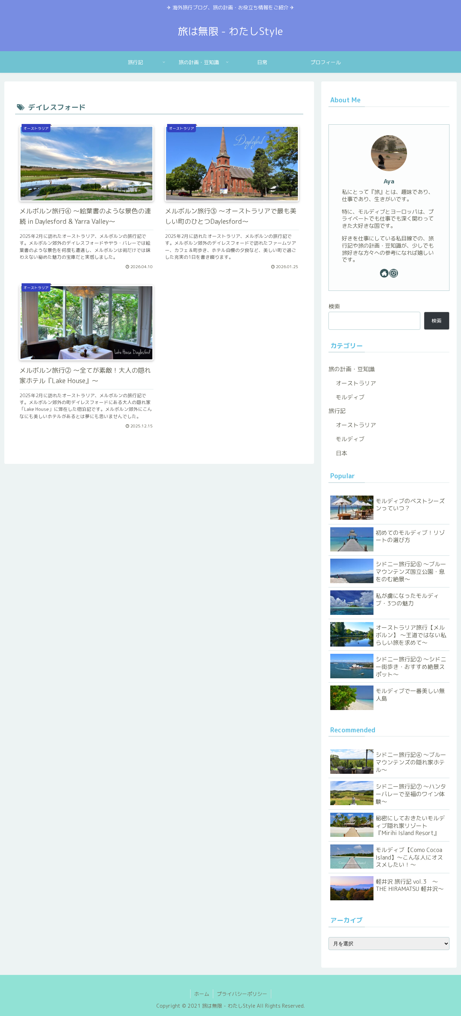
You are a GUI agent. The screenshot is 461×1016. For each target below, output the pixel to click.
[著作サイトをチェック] (384, 273)
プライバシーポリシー (242, 993)
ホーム (201, 993)
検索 (334, 306)
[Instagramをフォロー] (393, 273)
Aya (389, 181)
